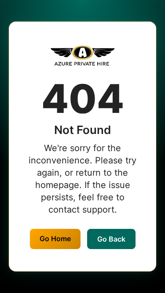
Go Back (111, 239)
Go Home (55, 238)
